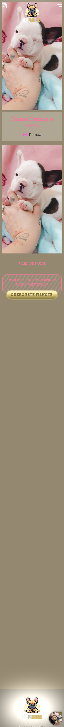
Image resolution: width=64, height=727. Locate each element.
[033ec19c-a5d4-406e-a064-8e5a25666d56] (32, 252)
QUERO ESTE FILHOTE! (32, 294)
